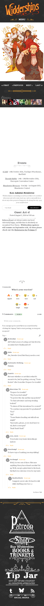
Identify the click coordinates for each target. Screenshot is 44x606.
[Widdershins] (22, 9)
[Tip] (22, 575)
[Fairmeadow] (39, 102)
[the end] (22, 102)
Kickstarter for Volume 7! (26, 230)
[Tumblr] (11, 591)
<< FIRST (5, 85)
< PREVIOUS (17, 85)
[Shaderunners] (27, 102)
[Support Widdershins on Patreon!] (22, 522)
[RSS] (32, 591)
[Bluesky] (21, 591)
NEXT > (29, 85)
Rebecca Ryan (7, 220)
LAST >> (39, 85)
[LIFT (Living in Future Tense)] (33, 102)
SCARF (5, 171)
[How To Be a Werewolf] (16, 102)
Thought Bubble (11, 178)
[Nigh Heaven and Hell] (10, 102)
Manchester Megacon (11, 185)
